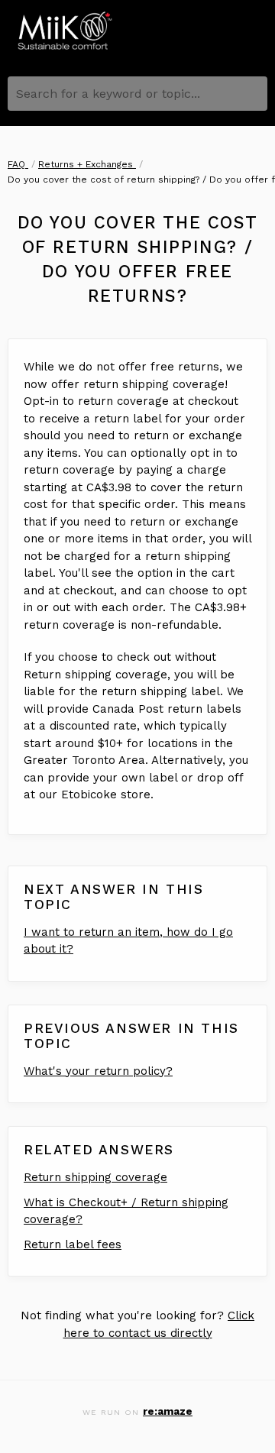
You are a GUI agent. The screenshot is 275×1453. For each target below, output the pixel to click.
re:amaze (167, 1411)
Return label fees (72, 1244)
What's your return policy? (98, 1071)
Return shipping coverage (95, 1177)
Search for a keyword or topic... (108, 93)
